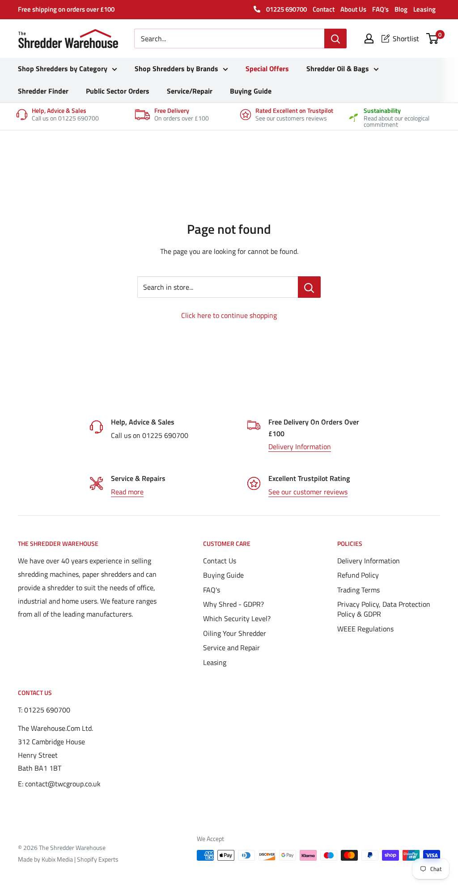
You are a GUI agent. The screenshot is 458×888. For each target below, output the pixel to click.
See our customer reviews (308, 491)
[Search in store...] (309, 287)
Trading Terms (358, 589)
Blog (400, 9)
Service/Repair (189, 91)
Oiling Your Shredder (234, 633)
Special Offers (267, 68)
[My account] (369, 38)
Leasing (424, 9)
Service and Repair (231, 647)
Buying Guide (250, 91)
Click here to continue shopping (229, 315)
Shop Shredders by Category (62, 68)
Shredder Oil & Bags (337, 68)
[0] (432, 38)
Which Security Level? (237, 618)
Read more (127, 491)
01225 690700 (286, 9)
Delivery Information (299, 446)
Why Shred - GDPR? (233, 604)
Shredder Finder (43, 91)
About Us (353, 9)
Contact (324, 9)
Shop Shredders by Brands (176, 68)
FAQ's (380, 9)
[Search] (335, 38)
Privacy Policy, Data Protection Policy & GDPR (383, 609)
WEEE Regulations (365, 628)
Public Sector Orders (117, 91)
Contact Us (219, 560)
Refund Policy (358, 575)
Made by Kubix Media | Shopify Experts (68, 859)
